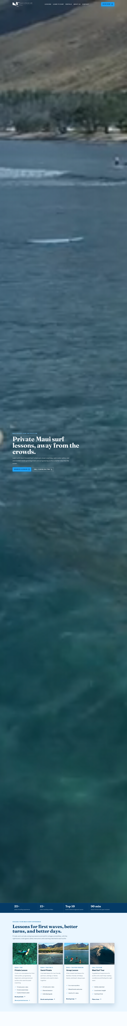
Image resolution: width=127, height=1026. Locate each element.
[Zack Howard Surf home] (22, 4)
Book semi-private (47, 999)
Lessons (48, 4)
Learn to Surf (58, 4)
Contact (85, 4)
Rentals (69, 4)
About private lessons (21, 1000)
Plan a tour (95, 999)
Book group (70, 999)
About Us (77, 4)
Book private (19, 997)
